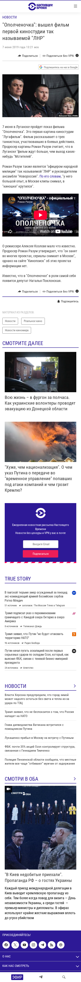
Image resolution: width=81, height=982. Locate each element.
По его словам (50, 176)
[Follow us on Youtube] (24, 945)
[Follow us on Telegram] (42, 945)
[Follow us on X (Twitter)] (15, 945)
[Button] (28, 55)
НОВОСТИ (15, 686)
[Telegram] (41, 977)
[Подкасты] (60, 945)
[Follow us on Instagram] (33, 945)
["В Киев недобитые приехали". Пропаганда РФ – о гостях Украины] (40, 828)
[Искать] (64, 977)
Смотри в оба (21, 779)
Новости (9, 17)
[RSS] (51, 945)
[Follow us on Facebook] (6, 945)
